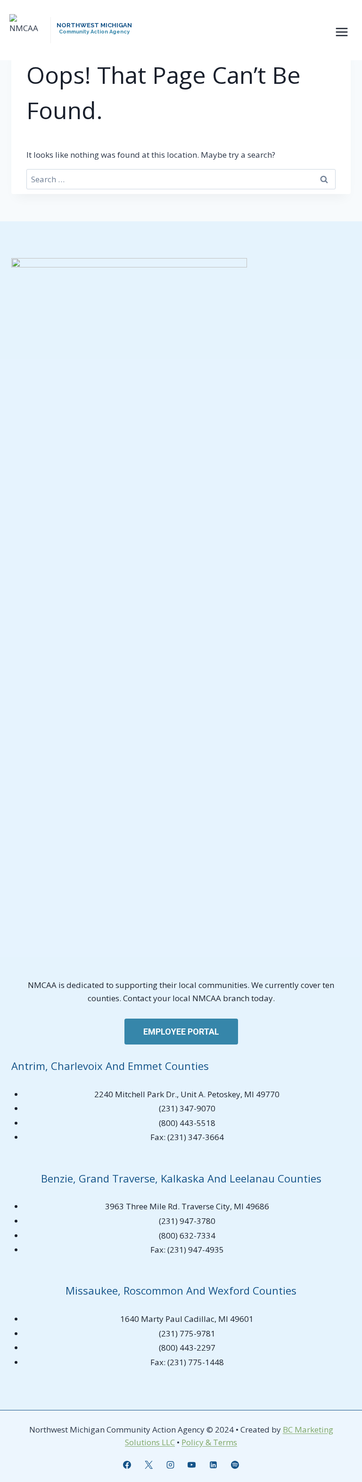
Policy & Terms (209, 1442)
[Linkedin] (214, 1465)
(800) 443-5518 (187, 1123)
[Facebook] (127, 1465)
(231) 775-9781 (187, 1333)
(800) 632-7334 (187, 1235)
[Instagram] (170, 1465)
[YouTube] (192, 1465)
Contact (138, 998)
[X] (148, 1465)
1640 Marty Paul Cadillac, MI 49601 (187, 1318)
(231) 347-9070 (187, 1108)
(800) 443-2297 (187, 1347)
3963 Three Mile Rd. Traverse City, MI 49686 (187, 1206)
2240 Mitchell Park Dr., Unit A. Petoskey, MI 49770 (187, 1094)
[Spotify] (235, 1465)
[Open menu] (341, 31)
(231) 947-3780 (187, 1220)
